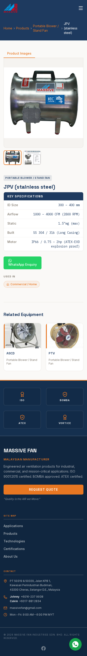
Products (22, 28)
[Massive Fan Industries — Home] (11, 8)
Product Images (19, 53)
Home (8, 28)
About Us (11, 556)
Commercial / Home (23, 284)
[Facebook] (43, 648)
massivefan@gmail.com (25, 608)
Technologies (14, 541)
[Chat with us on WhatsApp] (75, 644)
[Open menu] (80, 8)
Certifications (14, 549)
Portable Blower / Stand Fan (46, 28)
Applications (13, 526)
